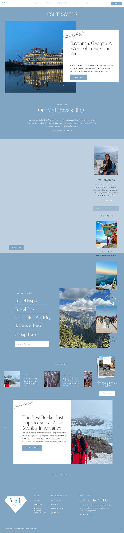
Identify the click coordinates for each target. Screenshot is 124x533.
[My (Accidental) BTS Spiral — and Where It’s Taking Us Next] (52, 379)
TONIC (37, 528)
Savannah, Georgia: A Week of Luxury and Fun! (91, 49)
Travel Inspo (27, 375)
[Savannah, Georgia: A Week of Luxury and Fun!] (40, 57)
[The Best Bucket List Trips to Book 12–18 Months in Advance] (12, 379)
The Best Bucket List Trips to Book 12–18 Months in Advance (42, 423)
